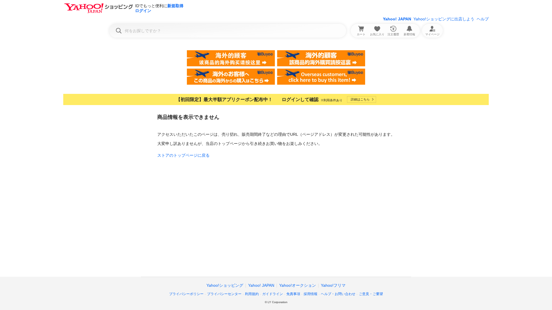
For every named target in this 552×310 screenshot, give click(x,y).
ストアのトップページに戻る (183, 155)
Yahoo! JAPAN (397, 19)
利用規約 (252, 294)
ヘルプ (483, 19)
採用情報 (310, 294)
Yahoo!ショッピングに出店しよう (443, 19)
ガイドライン (272, 294)
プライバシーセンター (224, 294)
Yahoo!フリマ (333, 285)
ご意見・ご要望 (371, 294)
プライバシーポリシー (186, 294)
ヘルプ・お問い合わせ (338, 294)
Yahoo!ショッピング (224, 285)
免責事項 (293, 294)
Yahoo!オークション (297, 285)
